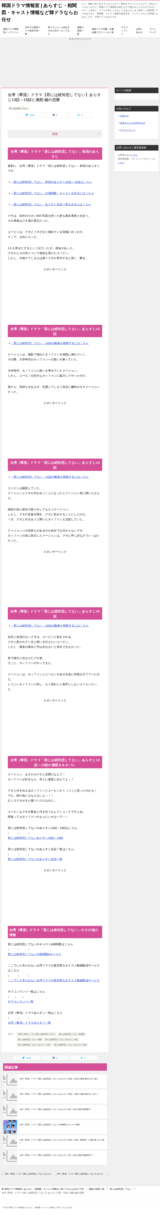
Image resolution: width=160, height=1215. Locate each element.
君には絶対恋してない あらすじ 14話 (34, 1045)
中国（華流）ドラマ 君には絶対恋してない (36, 1034)
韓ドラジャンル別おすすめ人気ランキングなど (59, 30)
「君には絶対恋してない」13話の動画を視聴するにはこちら (50, 343)
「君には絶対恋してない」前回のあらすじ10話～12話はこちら (51, 182)
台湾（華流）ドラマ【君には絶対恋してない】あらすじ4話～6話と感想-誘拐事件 (55, 1109)
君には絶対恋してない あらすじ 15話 (70, 1045)
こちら (134, 155)
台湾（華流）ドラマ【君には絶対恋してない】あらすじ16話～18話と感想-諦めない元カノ (59, 1094)
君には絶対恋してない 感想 (30, 1039)
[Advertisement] (80, 62)
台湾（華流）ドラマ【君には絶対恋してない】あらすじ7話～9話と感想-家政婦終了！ (57, 1155)
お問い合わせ (139, 31)
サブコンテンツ (124, 30)
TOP (44, 1189)
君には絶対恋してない (18, 108)
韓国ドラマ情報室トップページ (10, 31)
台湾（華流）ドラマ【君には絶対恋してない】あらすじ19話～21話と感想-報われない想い (59, 1079)
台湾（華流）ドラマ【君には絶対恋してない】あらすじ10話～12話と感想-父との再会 (30, 1174)
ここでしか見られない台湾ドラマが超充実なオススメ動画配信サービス (54, 980)
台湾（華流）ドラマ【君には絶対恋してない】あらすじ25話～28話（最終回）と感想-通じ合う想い (62, 1141)
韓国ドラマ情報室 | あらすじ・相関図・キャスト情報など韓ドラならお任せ (40, 12)
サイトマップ (153, 31)
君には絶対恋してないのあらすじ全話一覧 (35, 859)
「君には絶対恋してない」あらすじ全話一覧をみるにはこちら (51, 204)
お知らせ (124, 116)
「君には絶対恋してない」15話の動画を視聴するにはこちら (50, 625)
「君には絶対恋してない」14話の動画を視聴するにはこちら (50, 477)
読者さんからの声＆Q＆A (132, 123)
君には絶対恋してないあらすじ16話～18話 (35, 838)
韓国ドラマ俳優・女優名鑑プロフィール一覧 (103, 31)
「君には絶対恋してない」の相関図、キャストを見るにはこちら (52, 193)
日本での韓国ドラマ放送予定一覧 (32, 30)
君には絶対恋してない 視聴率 (72, 1034)
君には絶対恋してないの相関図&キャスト (35, 954)
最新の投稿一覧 (80, 30)
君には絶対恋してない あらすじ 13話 (61, 1039)
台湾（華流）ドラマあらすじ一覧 (29, 1022)
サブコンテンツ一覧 (21, 1001)
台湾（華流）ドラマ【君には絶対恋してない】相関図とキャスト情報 (50, 1125)
